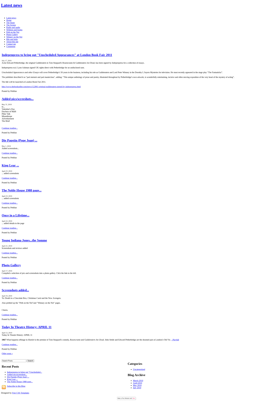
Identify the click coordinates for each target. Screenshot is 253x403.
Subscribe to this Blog (16, 386)
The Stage (10, 23)
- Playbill (175, 340)
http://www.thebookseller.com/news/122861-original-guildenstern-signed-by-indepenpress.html (41, 87)
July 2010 (137, 388)
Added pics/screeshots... (18, 99)
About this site (12, 42)
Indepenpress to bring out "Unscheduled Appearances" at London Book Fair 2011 (57, 55)
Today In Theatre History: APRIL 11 (27, 327)
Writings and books (14, 30)
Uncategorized (139, 369)
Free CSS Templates (20, 393)
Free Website (125, 398)
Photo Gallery (12, 34)
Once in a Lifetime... (15, 215)
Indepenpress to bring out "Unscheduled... (24, 372)
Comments (10, 46)
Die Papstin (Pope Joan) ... (19, 140)
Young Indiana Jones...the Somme (24, 240)
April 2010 (137, 383)
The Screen (11, 25)
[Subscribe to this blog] (4, 387)
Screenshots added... (15, 290)
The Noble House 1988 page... (22, 190)
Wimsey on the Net (14, 37)
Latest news (11, 5)
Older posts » (7, 353)
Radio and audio (13, 27)
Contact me (11, 44)
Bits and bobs (12, 39)
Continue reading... (10, 128)
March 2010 (138, 380)
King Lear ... (10, 165)
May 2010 (137, 385)
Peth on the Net (12, 32)
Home (8, 20)
